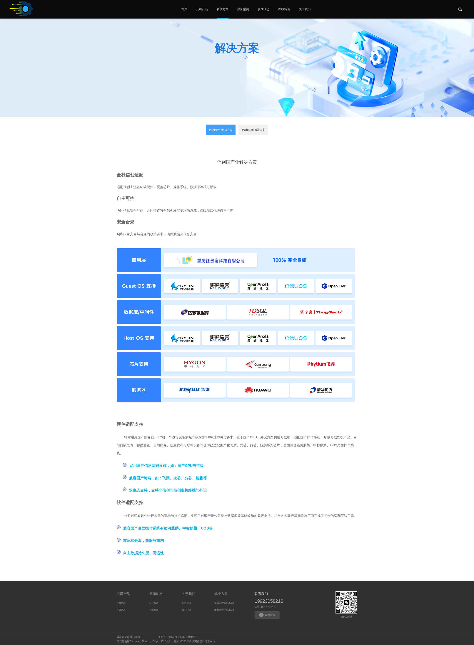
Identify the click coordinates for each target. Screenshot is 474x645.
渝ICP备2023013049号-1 (183, 636)
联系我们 (186, 602)
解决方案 (221, 594)
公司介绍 (186, 609)
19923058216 (269, 601)
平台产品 (121, 602)
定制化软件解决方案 (253, 129)
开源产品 (121, 609)
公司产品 (123, 594)
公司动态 (153, 602)
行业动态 (153, 609)
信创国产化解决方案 (220, 129)
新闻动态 (156, 594)
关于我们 (188, 594)
